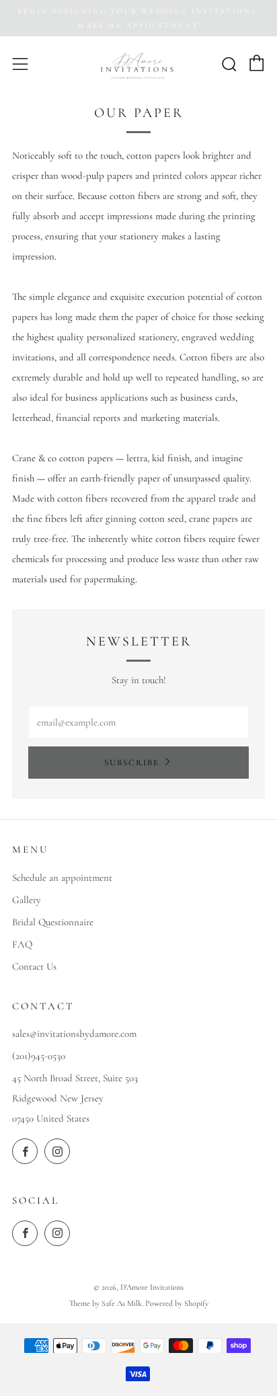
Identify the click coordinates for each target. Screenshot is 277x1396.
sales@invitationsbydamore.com (74, 1033)
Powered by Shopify (176, 1303)
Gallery (26, 900)
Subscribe (131, 762)
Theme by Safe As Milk (105, 1303)
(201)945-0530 (38, 1056)
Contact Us (34, 966)
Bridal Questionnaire (52, 922)
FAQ (22, 944)
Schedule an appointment (62, 877)
